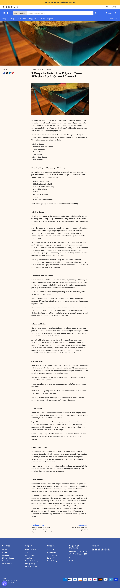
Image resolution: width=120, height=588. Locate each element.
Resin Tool (6, 561)
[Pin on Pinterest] (13, 73)
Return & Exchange (32, 561)
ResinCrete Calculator (33, 549)
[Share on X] (7, 73)
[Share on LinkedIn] (10, 73)
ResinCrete (6, 549)
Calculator (21, 19)
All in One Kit (7, 564)
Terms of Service (31, 566)
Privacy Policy (30, 564)
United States (109, 7)
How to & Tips (30, 555)
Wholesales (51, 552)
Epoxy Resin (7, 555)
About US (50, 549)
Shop (4, 19)
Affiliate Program (46, 19)
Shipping (28, 558)
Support (32, 19)
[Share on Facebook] (4, 73)
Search (4, 578)
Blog (12, 19)
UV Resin (5, 552)
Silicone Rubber (8, 558)
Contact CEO (52, 555)
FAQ (26, 552)
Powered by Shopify (8, 582)
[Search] (95, 13)
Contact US (113, 19)
